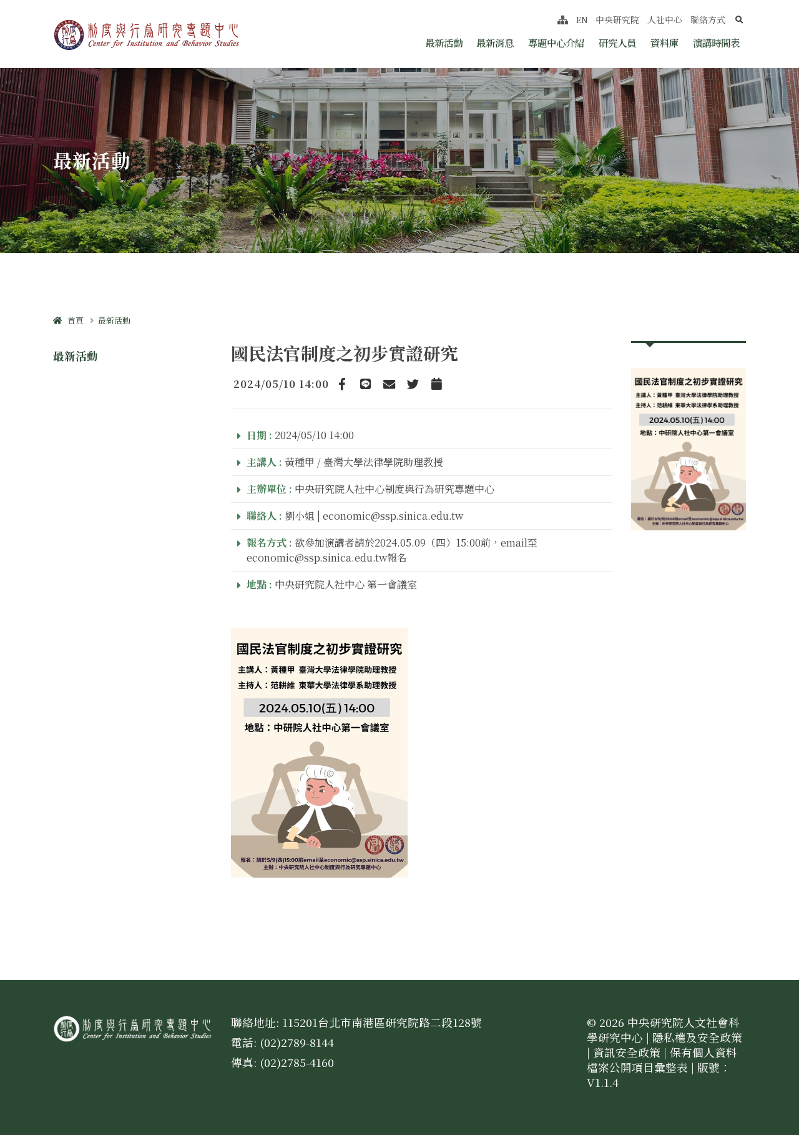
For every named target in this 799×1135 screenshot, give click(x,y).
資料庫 (664, 42)
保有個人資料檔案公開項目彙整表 (662, 1059)
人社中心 (664, 19)
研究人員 (617, 42)
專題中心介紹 (556, 42)
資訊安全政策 (626, 1052)
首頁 (73, 320)
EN (582, 19)
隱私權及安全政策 (697, 1037)
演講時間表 (716, 42)
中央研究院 (617, 19)
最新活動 (444, 42)
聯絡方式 (707, 19)
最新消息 (495, 42)
